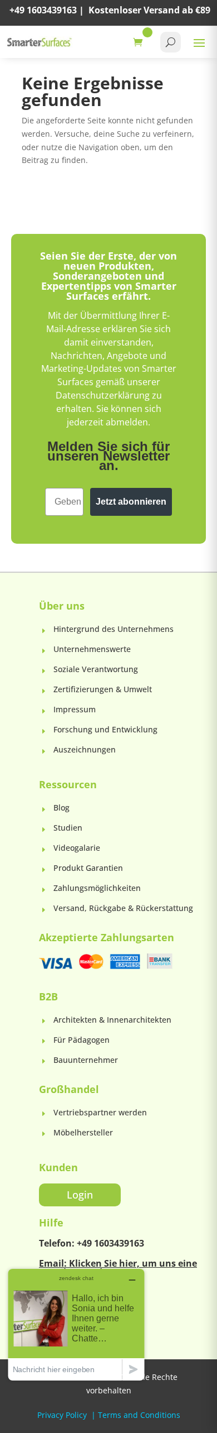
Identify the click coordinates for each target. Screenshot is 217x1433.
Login (80, 1194)
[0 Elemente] (140, 42)
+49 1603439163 (43, 10)
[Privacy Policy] (88, 1415)
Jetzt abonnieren (131, 501)
